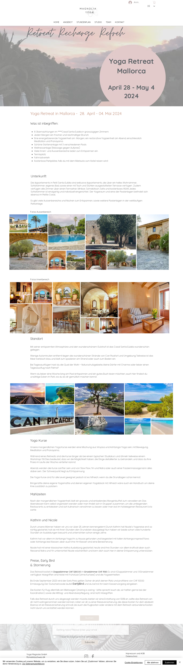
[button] (154, 2)
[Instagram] (86, 656)
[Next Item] (164, 242)
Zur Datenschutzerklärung (33, 663)
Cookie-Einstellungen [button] (134, 662)
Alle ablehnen (153, 662)
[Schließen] (179, 662)
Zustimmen (169, 662)
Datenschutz (131, 656)
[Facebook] (92, 656)
